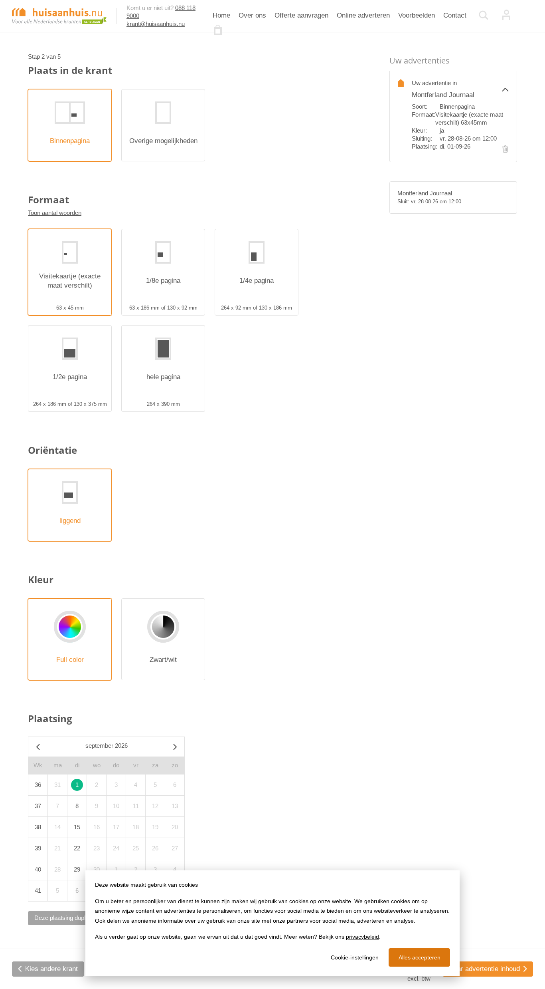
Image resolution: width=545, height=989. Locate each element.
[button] (460, 89)
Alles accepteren (419, 957)
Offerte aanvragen (301, 15)
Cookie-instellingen (355, 957)
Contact (454, 15)
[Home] (59, 15)
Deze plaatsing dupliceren (67, 917)
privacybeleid (362, 936)
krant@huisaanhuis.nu (155, 23)
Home (221, 15)
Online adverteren (363, 15)
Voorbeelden (416, 15)
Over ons (252, 15)
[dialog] (272, 923)
